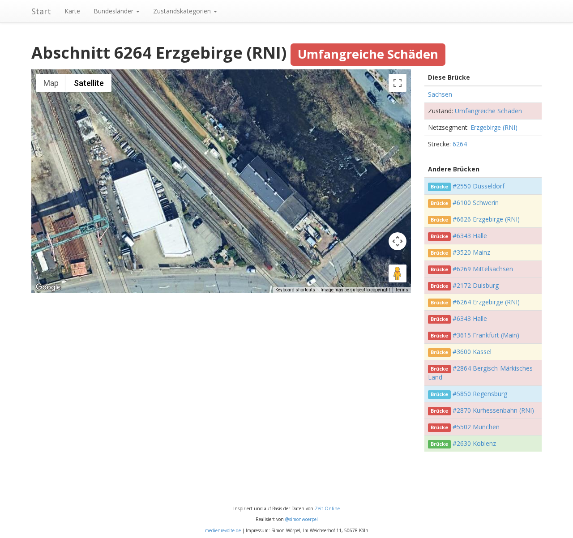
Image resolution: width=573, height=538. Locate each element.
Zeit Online (327, 508)
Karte (72, 11)
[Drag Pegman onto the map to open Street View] (397, 273)
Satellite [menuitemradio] (89, 83)
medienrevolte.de (223, 530)
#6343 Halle (470, 235)
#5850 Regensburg (480, 393)
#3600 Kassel (472, 351)
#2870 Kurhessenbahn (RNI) (493, 410)
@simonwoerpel (301, 519)
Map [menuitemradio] (51, 83)
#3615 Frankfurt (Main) (486, 335)
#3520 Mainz (471, 252)
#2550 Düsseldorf (479, 186)
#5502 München (476, 427)
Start (41, 11)
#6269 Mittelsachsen (483, 269)
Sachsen (440, 94)
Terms (401, 289)
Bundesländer (114, 11)
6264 (460, 144)
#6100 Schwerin (476, 202)
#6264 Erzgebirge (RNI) (486, 302)
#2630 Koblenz (474, 443)
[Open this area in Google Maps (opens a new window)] (48, 287)
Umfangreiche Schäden (488, 111)
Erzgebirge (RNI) (493, 127)
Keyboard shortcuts (295, 289)
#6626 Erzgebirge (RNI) (486, 219)
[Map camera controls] (397, 241)
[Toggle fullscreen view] (397, 83)
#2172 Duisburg (476, 285)
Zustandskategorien (183, 11)
